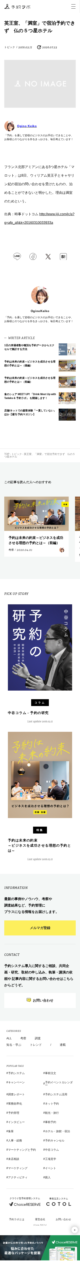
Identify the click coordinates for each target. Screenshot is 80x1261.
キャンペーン (16, 1082)
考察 (23, 1038)
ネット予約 (52, 1103)
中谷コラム (52, 1149)
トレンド (36, 1044)
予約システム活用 (56, 1094)
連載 (63, 1044)
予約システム (16, 1073)
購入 (48, 1177)
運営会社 (40, 1219)
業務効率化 (15, 1103)
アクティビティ (18, 1177)
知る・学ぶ (13, 1044)
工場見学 (50, 1159)
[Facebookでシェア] (32, 256)
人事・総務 (15, 1140)
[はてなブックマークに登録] (63, 256)
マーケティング (18, 1168)
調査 (38, 1038)
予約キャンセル (54, 1140)
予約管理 (13, 1112)
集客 (11, 1131)
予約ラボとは (16, 1219)
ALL (9, 1038)
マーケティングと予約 (22, 1149)
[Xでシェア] (48, 256)
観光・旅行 (52, 1112)
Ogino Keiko (27, 126)
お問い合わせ (63, 1219)
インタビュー (16, 1122)
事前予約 (50, 1122)
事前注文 (50, 1073)
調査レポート (16, 1094)
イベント (50, 1168)
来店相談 (13, 1159)
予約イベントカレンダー (59, 1084)
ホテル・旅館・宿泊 (57, 1131)
